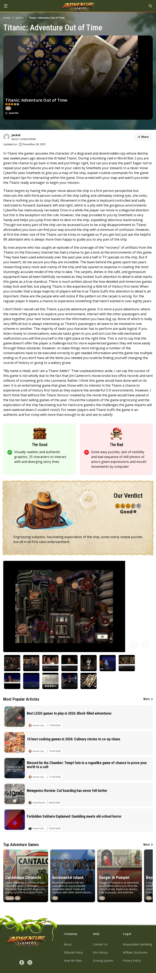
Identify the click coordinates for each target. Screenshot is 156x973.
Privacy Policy (132, 960)
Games (19, 17)
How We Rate (73, 960)
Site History (100, 952)
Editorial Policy (73, 952)
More (146, 699)
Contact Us (100, 944)
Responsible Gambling (137, 944)
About (68, 944)
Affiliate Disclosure (135, 952)
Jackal (15, 135)
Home (6, 17)
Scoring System (103, 960)
